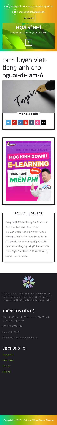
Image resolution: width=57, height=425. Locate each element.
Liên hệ (6, 371)
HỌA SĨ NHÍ (28, 27)
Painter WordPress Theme (38, 420)
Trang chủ (8, 354)
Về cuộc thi (28, 18)
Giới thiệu (8, 360)
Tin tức (6, 366)
